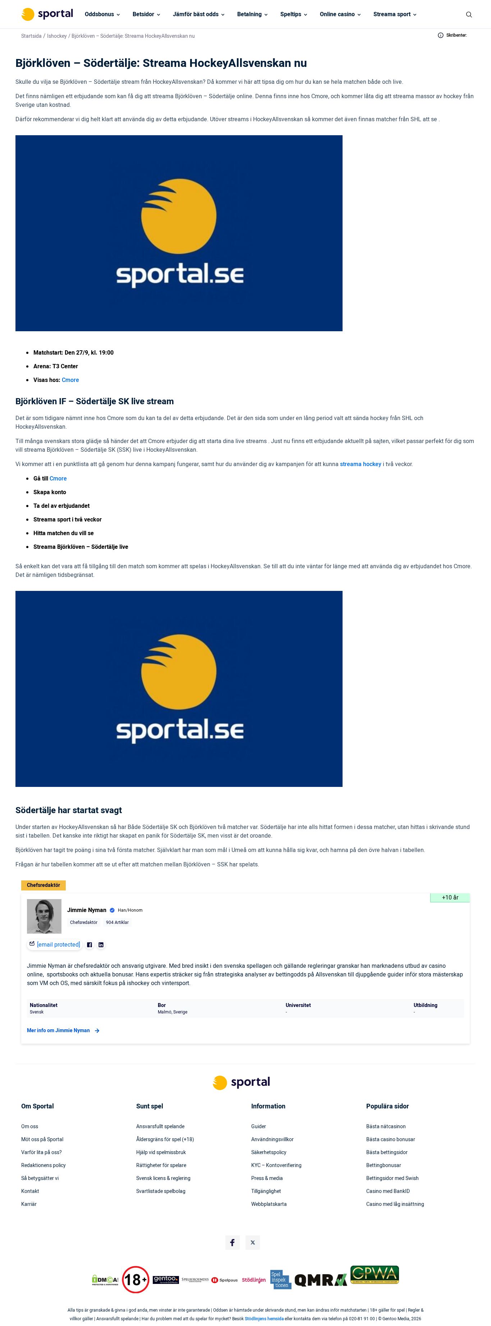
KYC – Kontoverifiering (276, 1165)
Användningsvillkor (272, 1139)
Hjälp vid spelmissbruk (161, 1152)
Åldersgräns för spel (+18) (165, 1139)
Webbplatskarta (269, 1204)
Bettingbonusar (383, 1165)
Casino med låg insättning (395, 1204)
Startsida (31, 36)
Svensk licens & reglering (163, 1178)
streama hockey (361, 464)
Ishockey (57, 36)
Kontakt (30, 1191)
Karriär (29, 1204)
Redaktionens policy (43, 1165)
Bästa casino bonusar (390, 1139)
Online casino (337, 14)
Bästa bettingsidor (387, 1152)
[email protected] (58, 944)
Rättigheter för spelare (161, 1165)
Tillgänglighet (266, 1191)
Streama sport (391, 14)
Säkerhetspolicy (268, 1152)
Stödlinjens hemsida (264, 1319)
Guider (258, 1126)
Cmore (70, 380)
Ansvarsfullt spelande (160, 1126)
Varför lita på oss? (41, 1152)
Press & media (267, 1178)
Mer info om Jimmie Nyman (58, 1030)
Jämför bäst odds (196, 14)
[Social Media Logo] (232, 1242)
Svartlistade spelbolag (160, 1191)
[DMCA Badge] (105, 1280)
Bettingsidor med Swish (392, 1178)
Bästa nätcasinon (386, 1126)
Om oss (29, 1126)
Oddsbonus (99, 14)
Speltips (290, 14)
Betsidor (143, 14)
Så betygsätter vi (40, 1178)
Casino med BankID (388, 1191)
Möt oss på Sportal (42, 1139)
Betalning (249, 14)
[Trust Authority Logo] (166, 1280)
